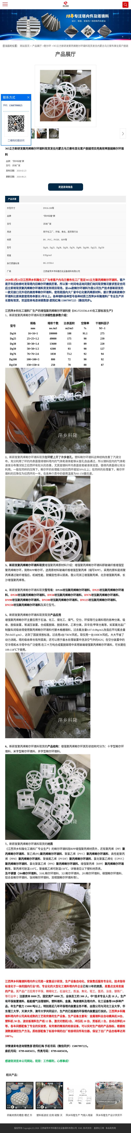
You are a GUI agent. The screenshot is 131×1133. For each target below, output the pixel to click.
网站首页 (25, 46)
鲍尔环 (47, 46)
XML (80, 1128)
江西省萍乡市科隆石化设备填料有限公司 (58, 1128)
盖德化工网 (99, 1128)
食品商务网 (111, 1128)
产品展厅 (37, 46)
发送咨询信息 (65, 187)
